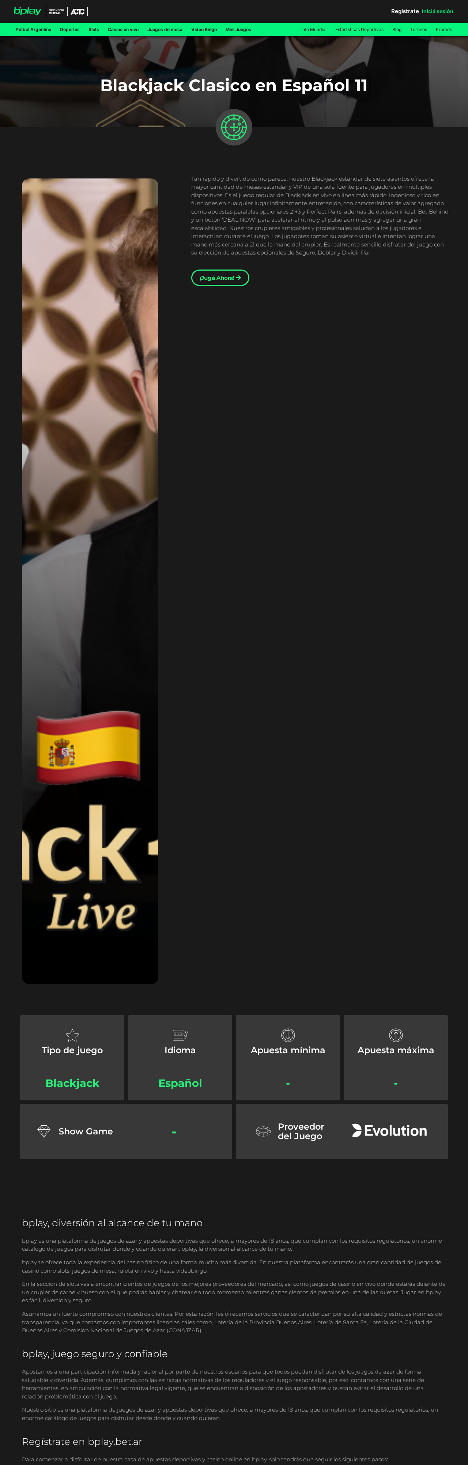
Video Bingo (204, 29)
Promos (444, 29)
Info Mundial (314, 29)
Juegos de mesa (164, 29)
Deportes (70, 29)
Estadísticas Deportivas (359, 29)
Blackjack (72, 1083)
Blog (396, 29)
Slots (93, 29)
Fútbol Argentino (33, 29)
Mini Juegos (238, 29)
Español (180, 1083)
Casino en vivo (123, 29)
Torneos (418, 29)
